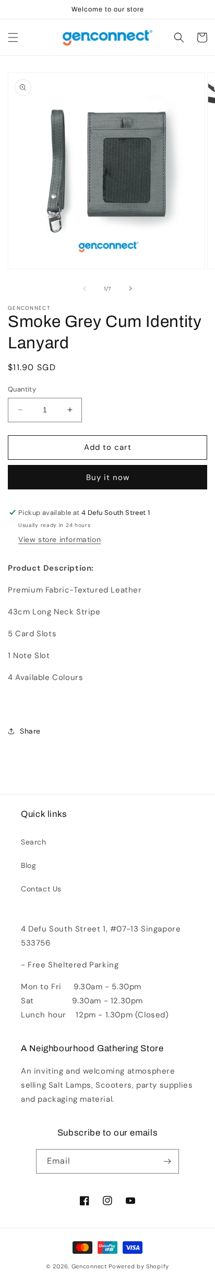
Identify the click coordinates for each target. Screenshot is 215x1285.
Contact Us (41, 888)
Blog (28, 865)
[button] (13, 37)
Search (33, 842)
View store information (59, 539)
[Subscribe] (167, 1161)
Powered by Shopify (139, 1266)
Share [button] (30, 731)
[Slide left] (84, 288)
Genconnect (89, 1266)
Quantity (22, 389)
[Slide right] (130, 288)
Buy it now (107, 477)
